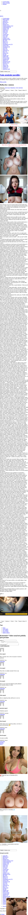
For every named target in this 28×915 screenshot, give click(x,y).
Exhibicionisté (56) (7, 27)
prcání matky (5, 629)
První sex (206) (6, 58)
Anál (6, 87)
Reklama (5, 4)
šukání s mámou (6, 632)
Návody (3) (5, 43)
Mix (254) (5, 40)
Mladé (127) (5, 41)
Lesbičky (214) (6, 38)
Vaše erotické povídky (10, 75)
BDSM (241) (5, 22)
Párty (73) (5, 51)
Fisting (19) (5, 32)
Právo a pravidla (6, 2)
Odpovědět (2, 661)
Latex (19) (5, 37)
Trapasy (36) (5, 65)
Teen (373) (5, 64)
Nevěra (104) (5, 45)
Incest (8, 87)
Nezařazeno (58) (6, 46)
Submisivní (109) (6, 61)
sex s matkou (5, 630)
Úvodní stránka (6, 1)
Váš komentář (3, 644)
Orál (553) (5, 48)
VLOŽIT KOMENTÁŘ (5, 646)
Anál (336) (5, 20)
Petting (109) (5, 53)
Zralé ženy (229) (6, 69)
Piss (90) (4, 54)
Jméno (2, 640)
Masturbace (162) (6, 39)
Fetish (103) (5, 30)
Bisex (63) (5, 23)
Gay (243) (5, 33)
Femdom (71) (6, 29)
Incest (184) (5, 35)
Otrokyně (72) (6, 50)
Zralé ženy (20, 87)
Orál (17, 87)
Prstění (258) (5, 56)
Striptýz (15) (5, 60)
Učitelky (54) (5, 66)
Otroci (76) (5, 49)
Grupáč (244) (5, 34)
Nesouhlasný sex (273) (8, 44)
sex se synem (5, 631)
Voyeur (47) (5, 67)
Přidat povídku (6, 19)
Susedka (2, 742)
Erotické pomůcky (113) (8, 25)
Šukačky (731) (6, 62)
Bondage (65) (6, 24)
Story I (1, 744)
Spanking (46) (6, 59)
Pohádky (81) (6, 55)
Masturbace (12, 87)
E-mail (3, 641)
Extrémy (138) (6, 28)
